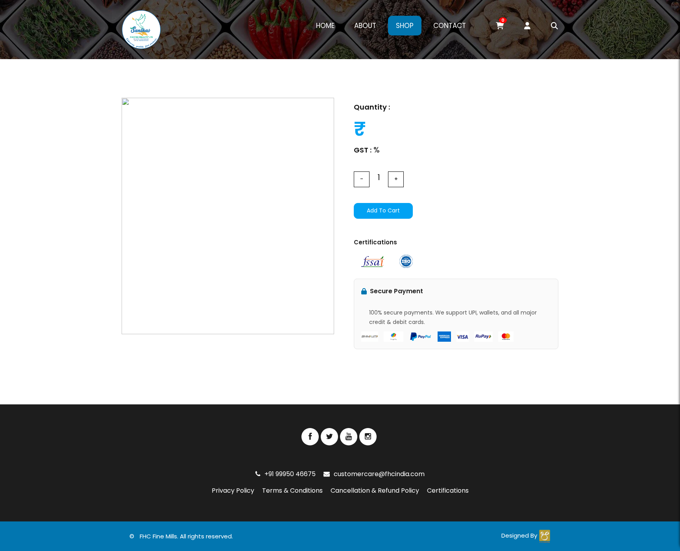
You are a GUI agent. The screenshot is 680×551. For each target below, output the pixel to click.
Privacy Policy (233, 490)
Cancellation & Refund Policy (375, 490)
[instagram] (368, 436)
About (365, 25)
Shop (405, 25)
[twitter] (329, 436)
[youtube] (348, 436)
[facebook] (310, 436)
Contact (449, 25)
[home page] (141, 29)
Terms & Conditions (292, 490)
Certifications (448, 490)
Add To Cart (383, 210)
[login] (517, 26)
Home (325, 25)
